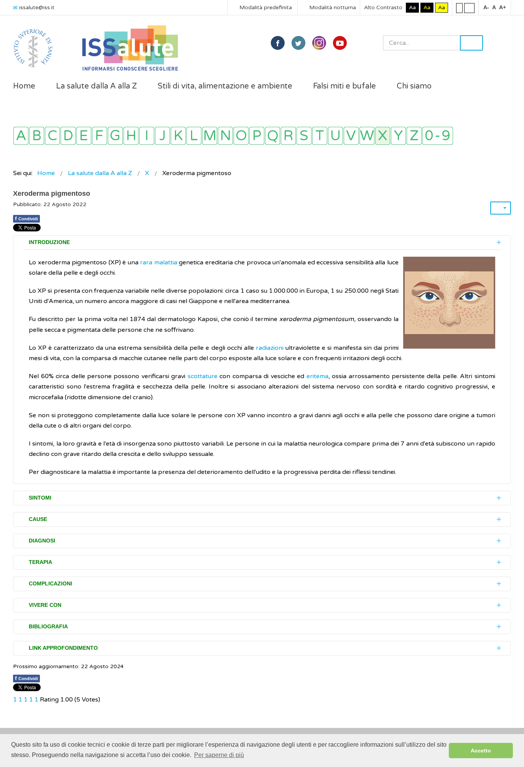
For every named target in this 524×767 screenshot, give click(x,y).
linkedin (319, 43)
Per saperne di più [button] (219, 755)
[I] (147, 135)
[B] (36, 135)
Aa (412, 7)
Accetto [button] (481, 750)
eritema (317, 376)
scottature (203, 376)
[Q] (272, 135)
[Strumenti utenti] (500, 208)
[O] (241, 135)
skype (340, 43)
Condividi (26, 218)
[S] (304, 135)
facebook (277, 43)
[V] (351, 135)
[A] (21, 135)
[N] (225, 135)
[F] (99, 135)
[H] (131, 135)
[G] (115, 135)
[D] (68, 135)
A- (486, 7)
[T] (320, 135)
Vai (471, 43)
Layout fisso (459, 8)
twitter (298, 43)
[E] (84, 135)
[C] (52, 135)
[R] (288, 135)
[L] (194, 135)
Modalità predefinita (265, 7)
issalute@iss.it (36, 7)
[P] (257, 135)
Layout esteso (469, 8)
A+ (502, 7)
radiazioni (269, 348)
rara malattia (158, 262)
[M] (210, 135)
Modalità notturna (332, 7)
